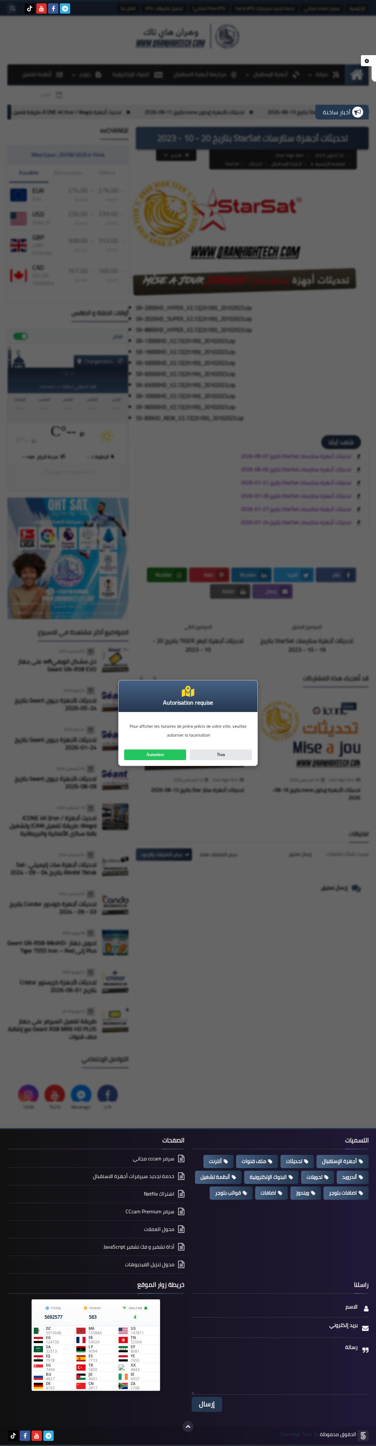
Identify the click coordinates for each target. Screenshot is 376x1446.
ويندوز (302, 1193)
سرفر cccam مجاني (153, 1159)
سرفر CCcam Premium (150, 1211)
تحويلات (314, 1177)
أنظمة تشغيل (215, 1177)
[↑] (188, 1426)
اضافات (268, 1193)
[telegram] (65, 8)
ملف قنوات (254, 1161)
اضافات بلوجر (343, 1193)
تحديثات (294, 1161)
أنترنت (215, 1161)
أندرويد (349, 1177)
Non (221, 754)
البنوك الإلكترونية (268, 1177)
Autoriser (155, 754)
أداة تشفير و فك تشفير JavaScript (139, 1247)
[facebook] (53, 8)
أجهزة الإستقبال (339, 1161)
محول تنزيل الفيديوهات (149, 1264)
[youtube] (41, 8)
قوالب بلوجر (228, 1193)
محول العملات (159, 1229)
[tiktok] (30, 8)
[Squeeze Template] (363, 1435)
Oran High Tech (295, 1434)
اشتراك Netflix (159, 1194)
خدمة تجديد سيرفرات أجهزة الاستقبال (133, 1176)
